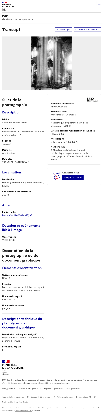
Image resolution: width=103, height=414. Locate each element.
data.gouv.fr (72, 388)
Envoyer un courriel (73, 177)
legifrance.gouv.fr (52, 388)
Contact (33, 397)
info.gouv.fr (7, 388)
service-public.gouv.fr (28, 388)
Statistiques (83, 397)
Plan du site (23, 402)
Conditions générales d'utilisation (51, 408)
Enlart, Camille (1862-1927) (15, 215)
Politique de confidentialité (26, 408)
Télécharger (64, 29)
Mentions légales (8, 408)
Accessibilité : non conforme (13, 397)
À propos (46, 397)
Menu (99, 3)
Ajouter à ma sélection (89, 29)
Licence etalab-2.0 (22, 410)
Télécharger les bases (65, 397)
